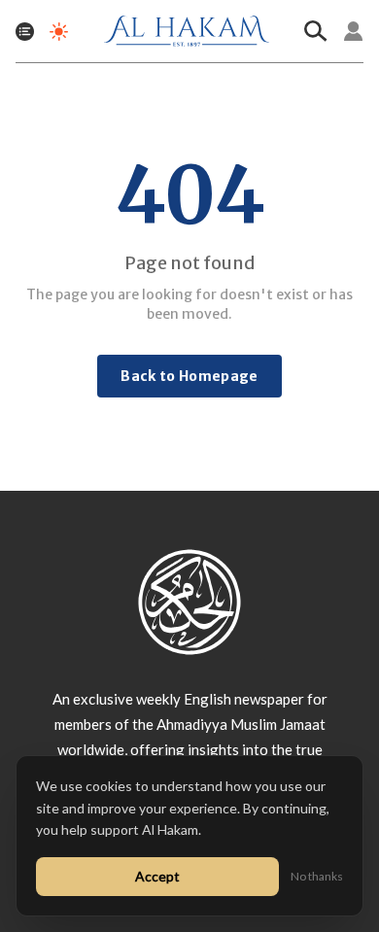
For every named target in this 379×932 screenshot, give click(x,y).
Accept (157, 876)
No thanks (317, 876)
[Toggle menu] (25, 31)
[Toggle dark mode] (59, 31)
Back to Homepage (189, 376)
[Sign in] (353, 31)
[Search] (315, 31)
